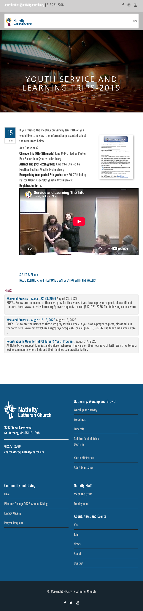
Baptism (79, 444)
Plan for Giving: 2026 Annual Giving (26, 503)
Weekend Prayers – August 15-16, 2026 (31, 319)
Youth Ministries (84, 457)
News (77, 543)
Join (76, 534)
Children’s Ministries (86, 438)
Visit (77, 524)
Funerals (79, 428)
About (77, 553)
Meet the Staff (83, 493)
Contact (78, 563)
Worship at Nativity (85, 409)
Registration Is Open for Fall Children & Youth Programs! (41, 341)
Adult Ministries (83, 467)
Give (7, 493)
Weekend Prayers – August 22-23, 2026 (31, 298)
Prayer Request (13, 522)
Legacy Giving (12, 513)
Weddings (80, 419)
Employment (81, 503)
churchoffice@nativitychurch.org (24, 4)
